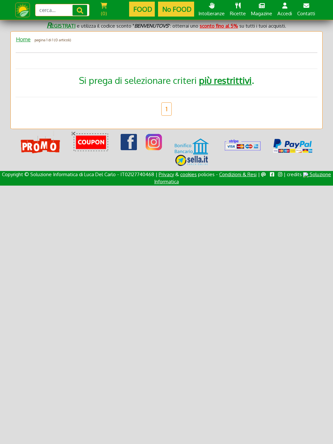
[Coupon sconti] (91, 142)
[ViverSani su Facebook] (129, 141)
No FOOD (176, 9)
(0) (104, 13)
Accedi (284, 13)
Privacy (166, 174)
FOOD (142, 9)
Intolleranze (211, 13)
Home (23, 39)
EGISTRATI (61, 26)
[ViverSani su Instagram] (154, 141)
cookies (188, 174)
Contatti (306, 13)
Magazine (261, 13)
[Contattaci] (263, 174)
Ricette (238, 13)
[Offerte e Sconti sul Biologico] (40, 142)
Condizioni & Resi (238, 174)
